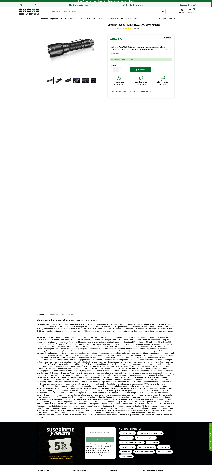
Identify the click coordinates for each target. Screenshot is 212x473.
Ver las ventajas (163, 84)
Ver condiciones (119, 84)
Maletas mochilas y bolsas (145, 438)
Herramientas (126, 452)
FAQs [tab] (63, 314)
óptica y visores (126, 456)
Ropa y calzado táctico (146, 447)
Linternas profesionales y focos (132, 442)
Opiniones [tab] (54, 314)
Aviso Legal (99, 455)
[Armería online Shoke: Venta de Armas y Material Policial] (29, 11)
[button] (50, 80)
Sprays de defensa (127, 433)
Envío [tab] (71, 314)
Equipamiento (164, 447)
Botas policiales (126, 438)
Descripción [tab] (41, 314)
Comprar (140, 70)
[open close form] (210, 437)
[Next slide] (93, 49)
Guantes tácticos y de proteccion (150, 433)
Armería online (152, 442)
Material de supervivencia (144, 452)
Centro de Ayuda (141, 84)
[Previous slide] (48, 49)
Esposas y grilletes (127, 447)
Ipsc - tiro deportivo (164, 452)
